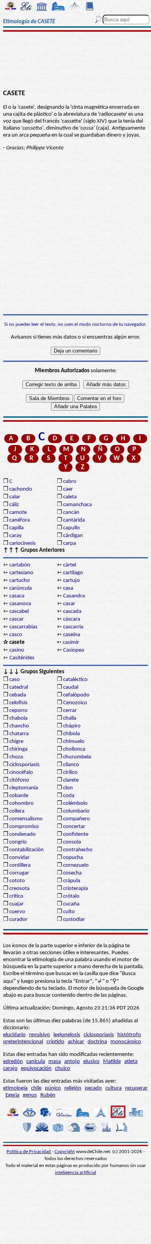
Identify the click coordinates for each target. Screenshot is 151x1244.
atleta (130, 1061)
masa (54, 1061)
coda (68, 796)
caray (15, 536)
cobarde (18, 796)
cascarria (73, 627)
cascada (72, 611)
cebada (17, 695)
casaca (16, 596)
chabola (18, 718)
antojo (72, 1061)
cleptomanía (23, 788)
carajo (10, 1068)
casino (16, 650)
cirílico (70, 772)
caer (68, 489)
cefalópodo (76, 695)
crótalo (71, 896)
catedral (18, 687)
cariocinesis (22, 543)
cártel (69, 565)
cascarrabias (23, 627)
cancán (71, 512)
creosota (19, 889)
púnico (53, 1088)
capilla (16, 528)
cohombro (21, 803)
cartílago (73, 573)
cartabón (19, 565)
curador (18, 919)
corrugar (19, 873)
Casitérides (21, 658)
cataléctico (75, 680)
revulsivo (39, 1035)
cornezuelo (76, 865)
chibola (71, 734)
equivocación (36, 1068)
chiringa (18, 749)
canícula (35, 1061)
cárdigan (73, 536)
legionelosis (66, 1035)
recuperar (136, 1088)
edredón (13, 1061)
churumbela (77, 757)
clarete (71, 780)
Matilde (112, 1061)
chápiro (72, 726)
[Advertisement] (75, 60)
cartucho (19, 580)
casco (15, 635)
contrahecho (78, 850)
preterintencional (23, 1042)
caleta (70, 497)
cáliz (14, 505)
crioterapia (75, 889)
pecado (93, 1088)
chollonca (74, 749)
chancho (19, 726)
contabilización (26, 850)
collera (16, 811)
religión (72, 1088)
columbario (76, 811)
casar (69, 604)
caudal (70, 687)
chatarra (19, 734)
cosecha (72, 873)
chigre (16, 741)
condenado (22, 834)
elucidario (14, 1035)
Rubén (47, 1095)
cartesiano (21, 573)
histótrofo (129, 1035)
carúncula (20, 588)
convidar (19, 858)
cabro (69, 481)
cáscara (71, 619)
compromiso (24, 827)
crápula (71, 881)
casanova (20, 604)
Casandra (74, 596)
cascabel (19, 611)
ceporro (18, 711)
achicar (76, 1042)
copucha (73, 858)
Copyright (65, 1151)
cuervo (17, 912)
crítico (16, 896)
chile (36, 1088)
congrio (18, 842)
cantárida (74, 520)
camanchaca (77, 505)
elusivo (91, 1061)
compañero (76, 819)
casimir (71, 642)
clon (68, 788)
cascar (16, 619)
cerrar (70, 711)
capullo (71, 528)
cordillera (20, 865)
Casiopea (73, 650)
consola (72, 842)
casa (68, 588)
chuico (62, 1068)
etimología (15, 1088)
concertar (74, 827)
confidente (75, 834)
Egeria (12, 1095)
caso (14, 680)
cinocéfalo (21, 772)
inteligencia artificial (75, 1172)
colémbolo (75, 803)
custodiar (74, 919)
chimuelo (73, 741)
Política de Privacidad (29, 1151)
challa (69, 718)
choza (16, 757)
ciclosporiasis (24, 765)
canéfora (19, 520)
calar (14, 497)
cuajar (16, 904)
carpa (69, 543)
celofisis (18, 703)
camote (18, 512)
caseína (71, 635)
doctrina (97, 1042)
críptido (55, 1042)
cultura (113, 1088)
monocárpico (125, 1042)
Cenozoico (75, 703)
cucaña (71, 904)
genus (30, 1095)
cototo (17, 881)
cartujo (71, 580)
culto (69, 912)
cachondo (20, 489)
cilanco (71, 765)
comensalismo (26, 819)
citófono (19, 780)
